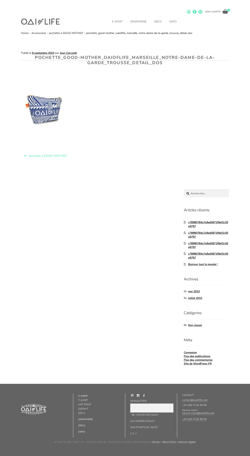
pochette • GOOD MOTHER (66, 33)
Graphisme (138, 21)
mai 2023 (194, 291)
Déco (158, 21)
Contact (188, 395)
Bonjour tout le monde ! (202, 264)
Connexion (190, 352)
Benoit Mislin (169, 442)
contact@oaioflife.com (195, 400)
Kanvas (156, 442)
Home (25, 33)
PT (200, 12)
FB (194, 12)
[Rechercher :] (206, 193)
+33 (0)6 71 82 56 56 (194, 419)
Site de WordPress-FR (198, 363)
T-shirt (83, 400)
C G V (133, 433)
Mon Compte (213, 11)
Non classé (195, 325)
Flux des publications (197, 356)
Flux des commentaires (198, 360)
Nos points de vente (144, 427)
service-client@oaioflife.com (198, 413)
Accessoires (38, 33)
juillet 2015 (195, 298)
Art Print (84, 404)
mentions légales (187, 442)
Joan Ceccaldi (68, 53)
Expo (173, 21)
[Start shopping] (225, 11)
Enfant (83, 408)
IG (189, 12)
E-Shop (117, 21)
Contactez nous (147, 414)
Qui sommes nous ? (142, 421)
